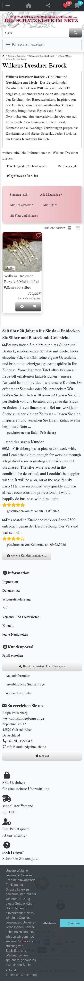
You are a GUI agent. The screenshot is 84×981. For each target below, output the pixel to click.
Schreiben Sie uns (16, 858)
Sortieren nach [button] (19, 194)
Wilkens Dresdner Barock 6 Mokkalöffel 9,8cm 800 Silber (21, 281)
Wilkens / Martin (64, 56)
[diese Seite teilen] (48, 5)
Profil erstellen (12, 655)
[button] (71, 5)
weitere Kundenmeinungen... (28, 555)
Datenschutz (11, 590)
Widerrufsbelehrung (16, 599)
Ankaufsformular (17, 675)
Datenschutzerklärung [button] (21, 974)
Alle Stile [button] (48, 205)
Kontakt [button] (43, 756)
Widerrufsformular (18, 693)
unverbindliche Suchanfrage (25, 684)
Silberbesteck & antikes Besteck (41, 56)
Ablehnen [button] (49, 923)
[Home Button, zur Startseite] (28, 5)
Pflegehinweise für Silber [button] (22, 175)
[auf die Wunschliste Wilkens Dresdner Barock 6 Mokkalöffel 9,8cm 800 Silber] (39, 235)
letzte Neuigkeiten (15, 634)
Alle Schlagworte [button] (20, 205)
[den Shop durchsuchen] (75, 32)
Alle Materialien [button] (50, 194)
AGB (6, 607)
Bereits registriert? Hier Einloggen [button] (43, 666)
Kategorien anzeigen (28, 44)
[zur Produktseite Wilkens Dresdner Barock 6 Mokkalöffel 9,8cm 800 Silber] (22, 252)
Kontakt (7, 625)
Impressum (10, 581)
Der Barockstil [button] (67, 166)
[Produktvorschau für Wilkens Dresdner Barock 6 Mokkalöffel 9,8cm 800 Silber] (10, 239)
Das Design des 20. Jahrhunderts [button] (27, 166)
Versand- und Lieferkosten (20, 616)
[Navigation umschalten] (7, 5)
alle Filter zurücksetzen (24, 215)
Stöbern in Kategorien (16, 56)
